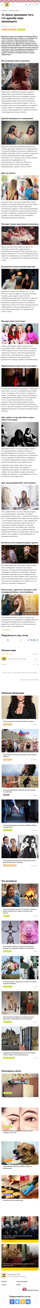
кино (6, 795)
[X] (28, 640)
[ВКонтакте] (7, 640)
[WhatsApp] (34, 640)
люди (6, 916)
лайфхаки (8, 1126)
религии (7, 951)
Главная (3, 10)
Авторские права (22, 1281)
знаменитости (8, 724)
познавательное (14, 10)
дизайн (7, 1194)
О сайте (3, 1284)
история (7, 1022)
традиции (8, 1093)
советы (21, 29)
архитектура (9, 1058)
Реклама (4, 1281)
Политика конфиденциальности (16, 1276)
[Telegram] (37, 640)
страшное (8, 830)
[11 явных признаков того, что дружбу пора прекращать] (20, 76)
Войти (18, 1284)
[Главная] (7, 4)
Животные (8, 1160)
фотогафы (8, 986)
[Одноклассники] (20, 640)
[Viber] (31, 640)
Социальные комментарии (29, 679)
